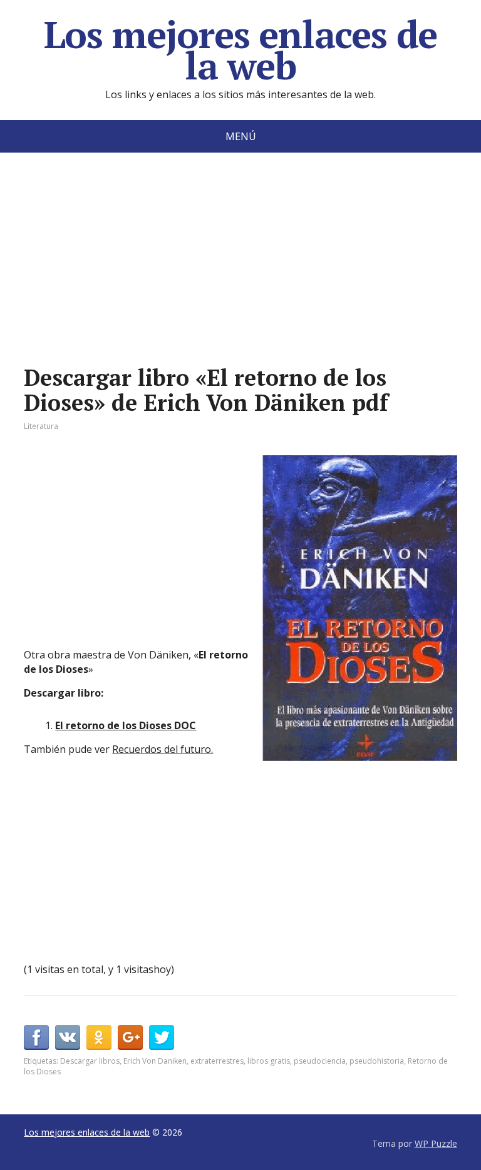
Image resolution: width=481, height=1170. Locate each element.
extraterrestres (217, 1061)
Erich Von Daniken (155, 1061)
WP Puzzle (436, 1143)
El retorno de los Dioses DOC (125, 725)
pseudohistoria (376, 1061)
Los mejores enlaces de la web (241, 50)
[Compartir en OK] (98, 1037)
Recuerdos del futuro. (162, 749)
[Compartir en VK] (67, 1037)
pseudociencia (320, 1061)
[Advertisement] (240, 277)
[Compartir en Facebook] (36, 1037)
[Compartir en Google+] (130, 1037)
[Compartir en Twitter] (161, 1037)
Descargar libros (90, 1061)
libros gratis (268, 1061)
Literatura (41, 426)
